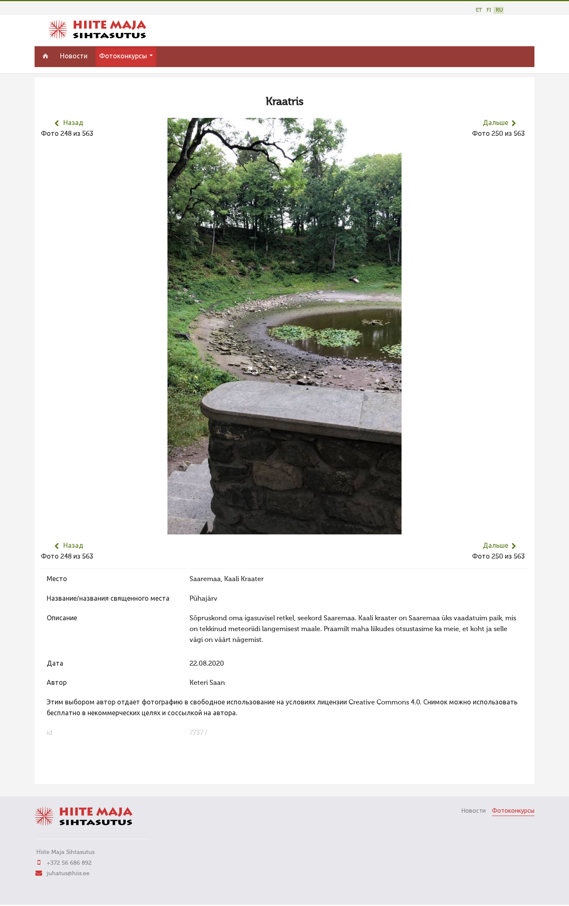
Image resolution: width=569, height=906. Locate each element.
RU (499, 10)
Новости (73, 56)
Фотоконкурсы (124, 56)
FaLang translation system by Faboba (70, 772)
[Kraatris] (284, 529)
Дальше (495, 123)
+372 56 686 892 (69, 863)
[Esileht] (97, 37)
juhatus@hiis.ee (68, 873)
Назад (73, 123)
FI (489, 10)
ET (479, 10)
